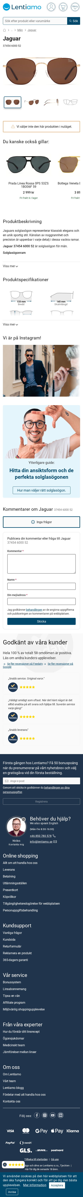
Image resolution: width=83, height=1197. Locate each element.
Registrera (41, 801)
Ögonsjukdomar (13, 1038)
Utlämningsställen (15, 883)
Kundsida (9, 939)
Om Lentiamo (12, 1074)
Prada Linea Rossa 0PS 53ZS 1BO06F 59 (28, 185)
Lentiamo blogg (13, 1088)
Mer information (34, 1185)
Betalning (9, 876)
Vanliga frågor (12, 933)
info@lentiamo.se (41, 841)
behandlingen (34, 609)
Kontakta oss (11, 1101)
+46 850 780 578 (41, 836)
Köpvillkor (9, 897)
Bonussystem (12, 982)
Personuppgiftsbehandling (20, 910)
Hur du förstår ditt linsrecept (21, 1031)
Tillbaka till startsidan (36, 1159)
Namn (11, 579)
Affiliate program (14, 1002)
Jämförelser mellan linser (19, 1052)
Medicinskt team (14, 1045)
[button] (12, 102)
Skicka (41, 621)
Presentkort (10, 890)
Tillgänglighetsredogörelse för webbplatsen (31, 904)
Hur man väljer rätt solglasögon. (41, 490)
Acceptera (57, 1185)
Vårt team (9, 1081)
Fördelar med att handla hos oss (24, 1095)
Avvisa (12, 1192)
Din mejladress (17, 595)
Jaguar (32, 30)
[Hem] (4, 30)
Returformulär (12, 946)
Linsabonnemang (14, 989)
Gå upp (55, 1159)
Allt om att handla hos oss (20, 863)
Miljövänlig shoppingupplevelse (24, 1009)
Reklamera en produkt (17, 953)
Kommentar (15, 551)
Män (20, 30)
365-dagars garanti (15, 960)
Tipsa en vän (11, 996)
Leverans (9, 870)
